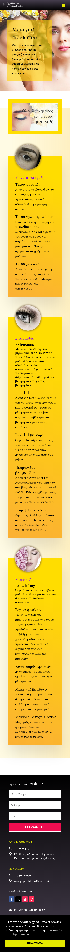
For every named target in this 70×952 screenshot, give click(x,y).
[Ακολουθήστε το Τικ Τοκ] (31, 899)
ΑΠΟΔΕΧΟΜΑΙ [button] (35, 943)
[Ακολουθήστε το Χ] (18, 899)
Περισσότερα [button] (20, 934)
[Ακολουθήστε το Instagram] (25, 899)
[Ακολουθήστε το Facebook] (11, 899)
